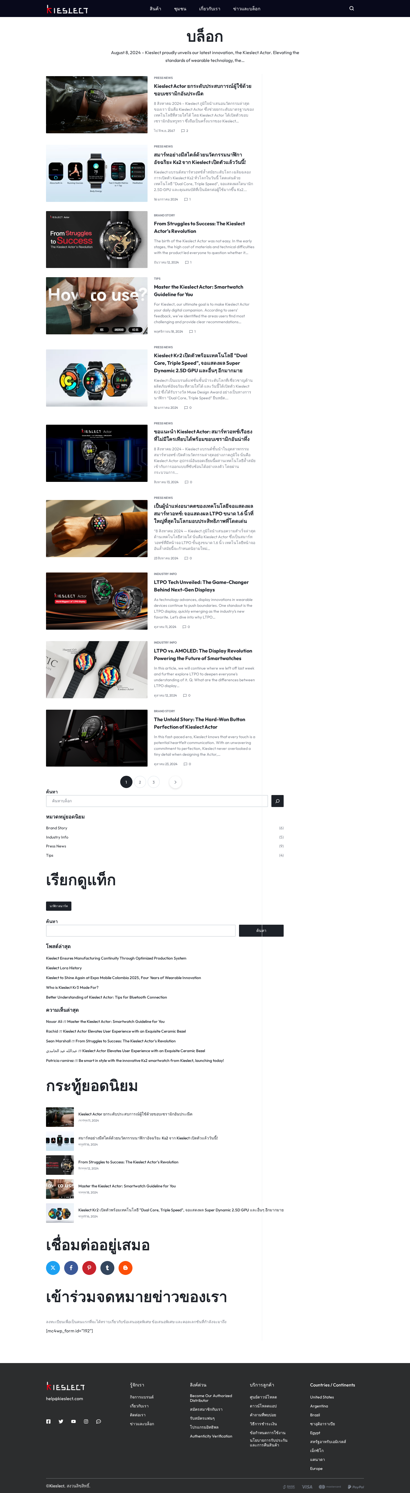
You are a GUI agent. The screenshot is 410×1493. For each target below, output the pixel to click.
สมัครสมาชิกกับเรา (206, 1409)
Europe (316, 1468)
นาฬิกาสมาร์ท (59, 906)
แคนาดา (317, 1459)
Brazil (315, 1415)
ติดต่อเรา (138, 1415)
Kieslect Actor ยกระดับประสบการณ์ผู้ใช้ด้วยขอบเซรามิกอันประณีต (135, 1114)
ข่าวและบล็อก (247, 8)
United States (322, 1397)
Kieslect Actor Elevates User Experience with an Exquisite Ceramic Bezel (124, 1031)
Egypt (315, 1433)
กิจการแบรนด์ (142, 1397)
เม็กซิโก (317, 1450)
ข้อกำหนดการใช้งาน (268, 1433)
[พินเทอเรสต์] (89, 1268)
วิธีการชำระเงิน (263, 1424)
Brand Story (164, 215)
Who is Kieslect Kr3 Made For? (72, 987)
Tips (157, 279)
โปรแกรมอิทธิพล (204, 1427)
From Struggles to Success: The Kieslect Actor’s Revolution (126, 1040)
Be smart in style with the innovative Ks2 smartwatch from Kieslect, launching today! (151, 1060)
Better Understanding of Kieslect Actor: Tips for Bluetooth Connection (106, 997)
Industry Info (165, 574)
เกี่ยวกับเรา (209, 8)
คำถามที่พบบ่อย (263, 1415)
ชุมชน (180, 8)
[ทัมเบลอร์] (107, 1268)
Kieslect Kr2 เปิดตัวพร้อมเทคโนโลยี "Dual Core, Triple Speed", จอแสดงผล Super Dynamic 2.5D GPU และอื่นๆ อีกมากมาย (200, 363)
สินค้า (155, 8)
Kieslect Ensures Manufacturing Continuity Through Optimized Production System (116, 958)
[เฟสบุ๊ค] (71, 1268)
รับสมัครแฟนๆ (202, 1418)
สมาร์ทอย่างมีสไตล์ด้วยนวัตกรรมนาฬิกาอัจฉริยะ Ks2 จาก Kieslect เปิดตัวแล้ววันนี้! (148, 1138)
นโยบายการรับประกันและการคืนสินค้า (269, 1443)
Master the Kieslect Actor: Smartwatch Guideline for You (116, 1021)
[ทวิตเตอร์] (53, 1268)
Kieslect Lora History (64, 967)
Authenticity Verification (211, 1436)
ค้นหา (52, 791)
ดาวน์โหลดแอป (263, 1406)
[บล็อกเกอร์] (125, 1268)
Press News (163, 78)
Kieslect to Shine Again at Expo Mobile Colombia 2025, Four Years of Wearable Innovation (123, 977)
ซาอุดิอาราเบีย (322, 1424)
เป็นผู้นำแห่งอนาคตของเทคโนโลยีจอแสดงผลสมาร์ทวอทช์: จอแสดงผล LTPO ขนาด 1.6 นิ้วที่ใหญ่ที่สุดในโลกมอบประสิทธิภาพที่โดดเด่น (204, 513)
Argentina (319, 1406)
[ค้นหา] (277, 801)
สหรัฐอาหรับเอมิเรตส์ (328, 1441)
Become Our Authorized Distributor (211, 1398)
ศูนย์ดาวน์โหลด (263, 1397)
